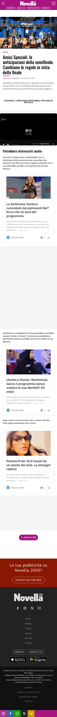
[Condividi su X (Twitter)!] (24, 713)
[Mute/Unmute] (8, 144)
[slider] (15, 144)
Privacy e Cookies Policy (28, 692)
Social (28, 628)
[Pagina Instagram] (53, 3)
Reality (28, 623)
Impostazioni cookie (28, 697)
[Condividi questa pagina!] (31, 713)
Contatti (28, 688)
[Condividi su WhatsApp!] (17, 713)
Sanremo (11, 8)
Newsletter (33, 8)
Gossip (28, 633)
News (5, 52)
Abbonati (46, 8)
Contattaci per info (28, 580)
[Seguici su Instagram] (3, 713)
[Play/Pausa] (4, 144)
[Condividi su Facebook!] (10, 713)
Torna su (28, 701)
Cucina (28, 643)
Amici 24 (21, 8)
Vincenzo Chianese (11, 78)
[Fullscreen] (53, 144)
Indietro (30, 537)
